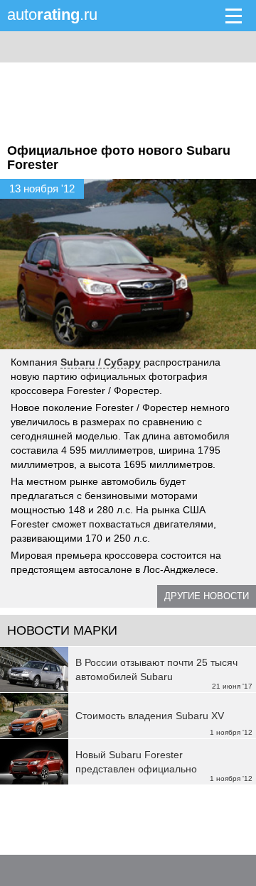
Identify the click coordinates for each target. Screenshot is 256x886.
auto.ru (52, 14)
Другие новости (206, 596)
